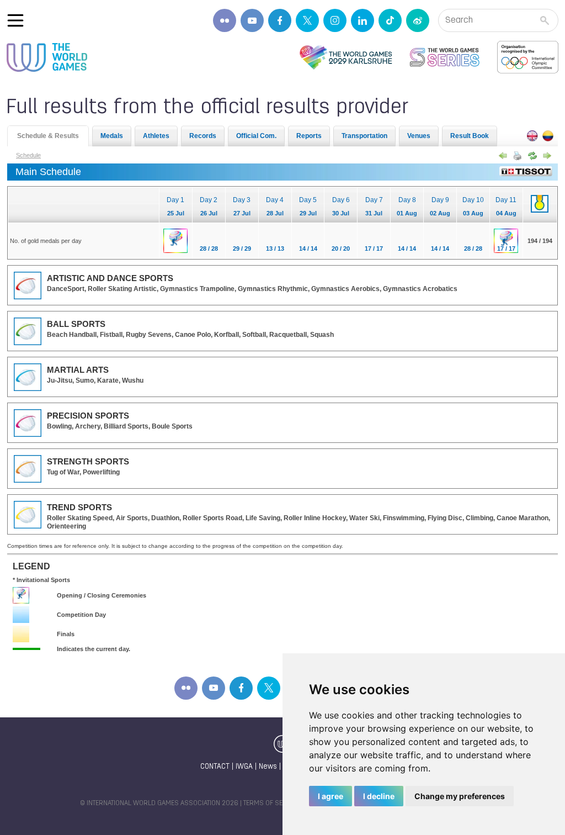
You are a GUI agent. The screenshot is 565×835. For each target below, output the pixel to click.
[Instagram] (335, 20)
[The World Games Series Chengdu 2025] (444, 57)
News (268, 766)
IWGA (244, 766)
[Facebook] (279, 20)
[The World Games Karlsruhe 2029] (345, 57)
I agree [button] (330, 796)
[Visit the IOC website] (527, 57)
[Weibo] (417, 20)
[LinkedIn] (362, 20)
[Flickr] (224, 20)
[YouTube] (252, 20)
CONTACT (215, 766)
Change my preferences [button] (459, 796)
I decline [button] (379, 796)
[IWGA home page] (47, 57)
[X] (307, 20)
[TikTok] (390, 20)
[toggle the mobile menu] (15, 20)
